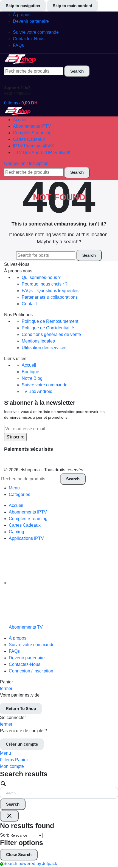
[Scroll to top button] (109, 842)
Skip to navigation (23, 5)
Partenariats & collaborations (50, 297)
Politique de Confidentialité (48, 328)
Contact (29, 303)
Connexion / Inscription (31, 671)
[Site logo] (20, 59)
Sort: (4, 835)
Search (12, 804)
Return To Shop (21, 708)
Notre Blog (32, 378)
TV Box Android (37, 391)
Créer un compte (22, 744)
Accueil (29, 365)
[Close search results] (9, 816)
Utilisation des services (44, 347)
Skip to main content (72, 5)
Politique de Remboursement (50, 321)
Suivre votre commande (45, 385)
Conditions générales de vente (51, 334)
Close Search (19, 854)
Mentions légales (38, 341)
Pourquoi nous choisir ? (45, 284)
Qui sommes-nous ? (41, 277)
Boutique (30, 371)
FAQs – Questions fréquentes (50, 290)
